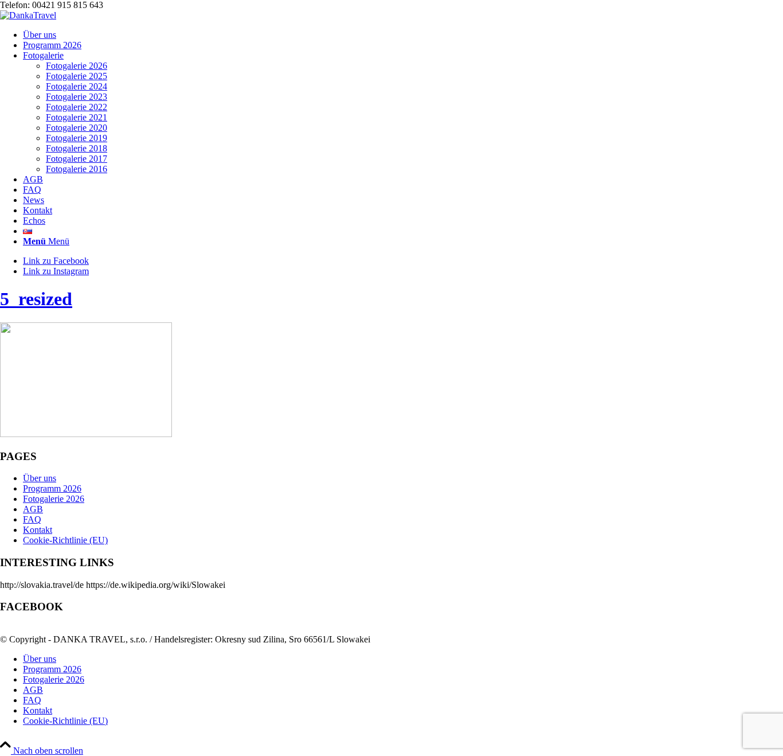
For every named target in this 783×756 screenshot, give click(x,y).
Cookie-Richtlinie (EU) (65, 540)
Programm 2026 (52, 488)
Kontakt (37, 530)
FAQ (32, 519)
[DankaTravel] (28, 15)
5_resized (36, 299)
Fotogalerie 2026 (53, 499)
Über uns (39, 478)
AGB (33, 509)
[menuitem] (403, 35)
